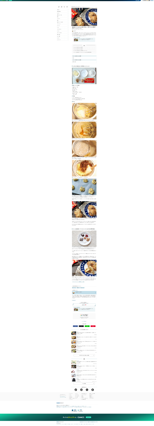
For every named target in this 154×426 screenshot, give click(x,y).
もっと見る (84, 383)
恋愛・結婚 (58, 34)
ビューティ (58, 25)
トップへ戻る (84, 321)
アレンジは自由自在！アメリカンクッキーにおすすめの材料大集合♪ (82, 52)
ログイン (58, 13)
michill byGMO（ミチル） (74, 6)
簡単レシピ (78, 287)
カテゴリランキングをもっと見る (84, 355)
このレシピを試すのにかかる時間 (78, 47)
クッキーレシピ (74, 287)
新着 (57, 16)
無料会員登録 (59, 11)
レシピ (58, 27)
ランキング (58, 18)
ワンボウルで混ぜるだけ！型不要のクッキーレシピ (80, 50)
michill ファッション (94, 381)
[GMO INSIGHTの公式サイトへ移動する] (60, 402)
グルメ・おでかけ (59, 32)
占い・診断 (58, 36)
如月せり (96, 372)
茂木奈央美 (95, 334)
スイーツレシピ (82, 287)
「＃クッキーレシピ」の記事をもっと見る (78, 281)
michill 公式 (94, 363)
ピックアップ (59, 39)
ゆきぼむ (96, 343)
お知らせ (58, 9)
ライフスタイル (59, 29)
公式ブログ (74, 300)
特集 (57, 20)
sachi (96, 352)
